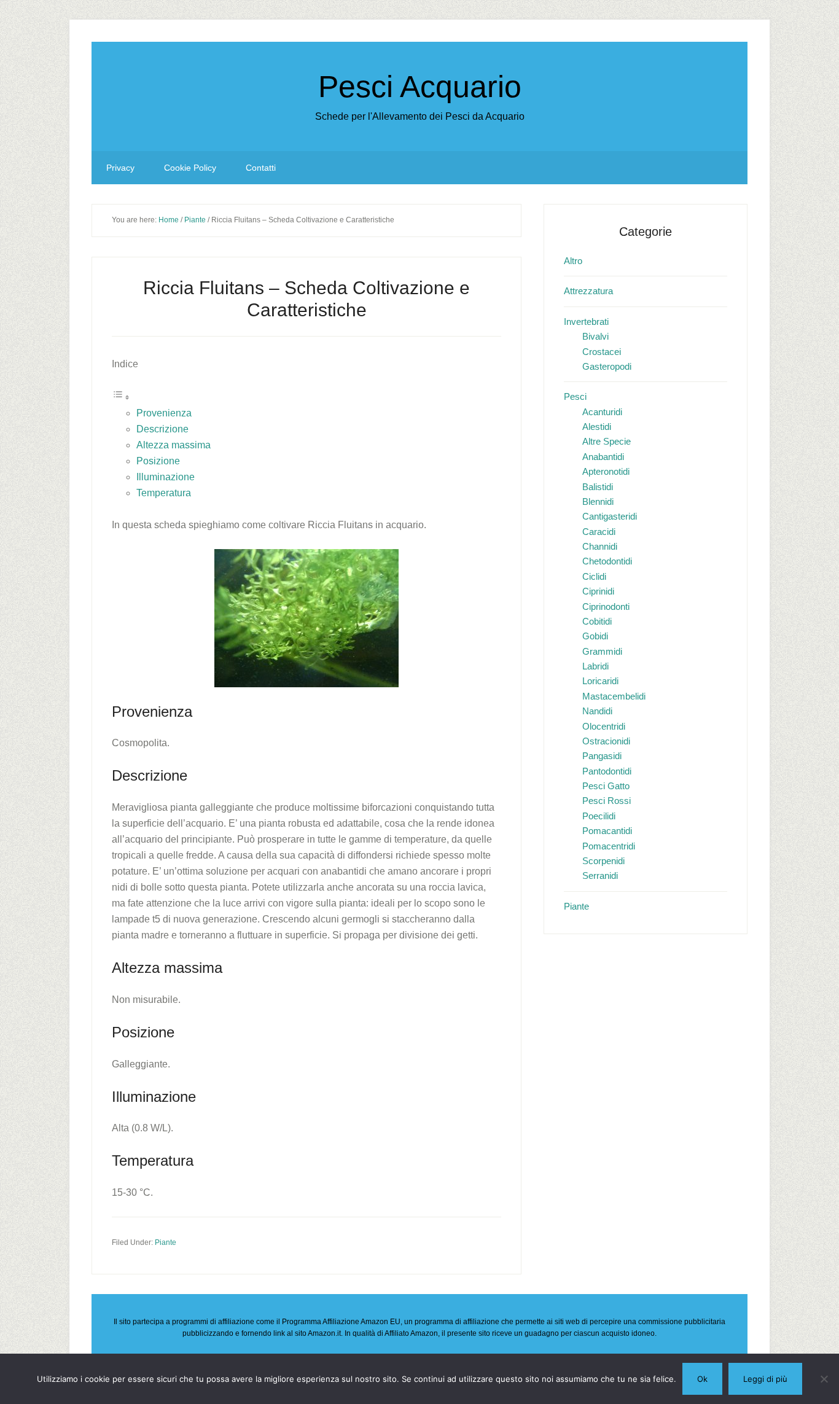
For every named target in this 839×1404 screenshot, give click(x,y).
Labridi (595, 666)
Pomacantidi (607, 830)
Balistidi (597, 487)
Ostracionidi (606, 741)
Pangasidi (602, 756)
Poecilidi (598, 816)
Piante (165, 1242)
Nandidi (597, 711)
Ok (702, 1379)
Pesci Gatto (606, 786)
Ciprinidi (598, 591)
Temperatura (163, 493)
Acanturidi (602, 412)
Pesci (575, 396)
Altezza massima (173, 445)
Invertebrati (586, 321)
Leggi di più (765, 1379)
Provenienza (164, 413)
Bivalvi (595, 336)
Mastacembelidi (614, 696)
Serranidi (600, 875)
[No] (824, 1379)
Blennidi (598, 501)
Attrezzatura (588, 291)
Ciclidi (594, 576)
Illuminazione (165, 477)
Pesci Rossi (606, 800)
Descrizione (162, 429)
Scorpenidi (603, 861)
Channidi (599, 546)
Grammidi (602, 651)
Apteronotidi (606, 471)
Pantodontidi (606, 771)
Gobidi (595, 636)
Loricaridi (600, 681)
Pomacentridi (608, 846)
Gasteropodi (606, 366)
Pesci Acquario (419, 86)
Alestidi (596, 426)
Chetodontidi (607, 561)
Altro (573, 260)
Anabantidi (603, 456)
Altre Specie (606, 441)
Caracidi (598, 531)
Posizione (158, 461)
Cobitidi (597, 621)
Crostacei (601, 351)
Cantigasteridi (609, 516)
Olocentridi (603, 726)
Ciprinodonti (606, 606)
